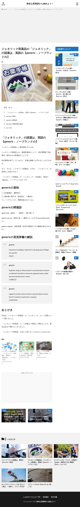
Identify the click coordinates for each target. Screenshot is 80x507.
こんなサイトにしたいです (32, 497)
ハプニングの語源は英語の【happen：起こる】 (64, 273)
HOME (5, 9)
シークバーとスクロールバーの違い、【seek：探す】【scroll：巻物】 (66, 141)
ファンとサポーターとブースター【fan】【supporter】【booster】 (66, 207)
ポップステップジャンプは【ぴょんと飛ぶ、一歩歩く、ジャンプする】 (13, 485)
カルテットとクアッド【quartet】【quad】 (66, 185)
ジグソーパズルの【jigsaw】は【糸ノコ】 (39, 485)
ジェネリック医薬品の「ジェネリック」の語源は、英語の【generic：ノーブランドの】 (38, 9)
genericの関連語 (10, 120)
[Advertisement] (40, 25)
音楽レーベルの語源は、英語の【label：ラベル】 (43, 353)
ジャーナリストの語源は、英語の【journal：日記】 (12, 461)
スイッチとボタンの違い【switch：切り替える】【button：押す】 (63, 94)
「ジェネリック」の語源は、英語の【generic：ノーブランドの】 (26, 112)
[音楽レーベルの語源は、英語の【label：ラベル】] (44, 346)
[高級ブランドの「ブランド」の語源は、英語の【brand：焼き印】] (26, 346)
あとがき (8, 128)
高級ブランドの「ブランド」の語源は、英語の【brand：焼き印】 (26, 353)
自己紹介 (46, 497)
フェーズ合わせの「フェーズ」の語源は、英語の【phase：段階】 (66, 251)
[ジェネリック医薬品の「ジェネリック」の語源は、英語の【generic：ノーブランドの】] (9, 346)
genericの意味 (10, 116)
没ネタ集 (54, 497)
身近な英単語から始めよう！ (40, 4)
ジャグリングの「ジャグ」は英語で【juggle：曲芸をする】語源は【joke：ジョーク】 (65, 462)
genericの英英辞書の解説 (13, 124)
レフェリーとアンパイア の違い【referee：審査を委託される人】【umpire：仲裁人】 (66, 117)
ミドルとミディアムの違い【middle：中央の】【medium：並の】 (66, 70)
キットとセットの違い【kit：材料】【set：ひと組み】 (65, 163)
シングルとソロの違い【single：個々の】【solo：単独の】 (66, 230)
